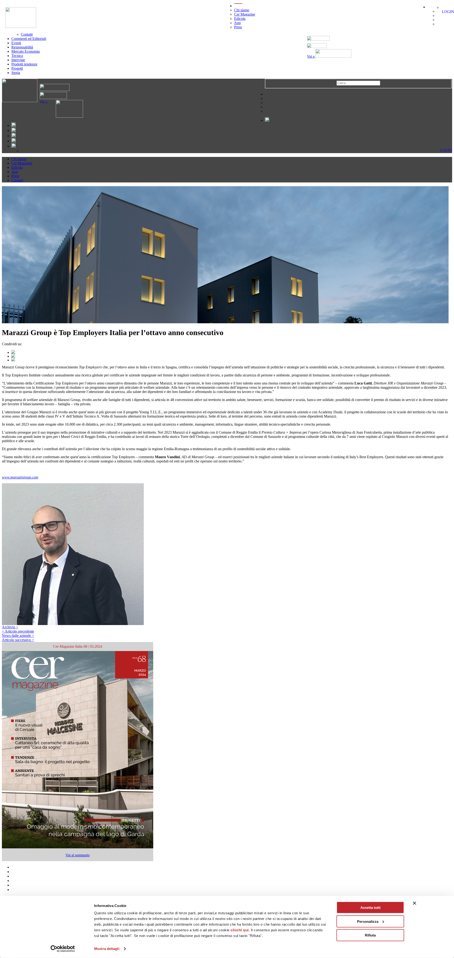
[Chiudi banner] (414, 903)
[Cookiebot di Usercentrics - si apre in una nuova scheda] (62, 948)
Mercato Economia (25, 51)
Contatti (27, 34)
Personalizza (367, 921)
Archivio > (10, 627)
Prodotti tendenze (24, 64)
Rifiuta (370, 935)
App (237, 23)
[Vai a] (65, 116)
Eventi (16, 43)
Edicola (239, 19)
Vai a (311, 56)
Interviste (18, 60)
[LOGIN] (443, 7)
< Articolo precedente (18, 631)
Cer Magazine (244, 14)
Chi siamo (241, 10)
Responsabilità (22, 47)
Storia (15, 73)
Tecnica (17, 56)
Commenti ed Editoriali (28, 39)
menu (238, 6)
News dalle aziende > (18, 636)
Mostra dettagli (106, 949)
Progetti (17, 68)
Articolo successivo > (18, 640)
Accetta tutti (370, 908)
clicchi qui (240, 930)
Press (238, 27)
